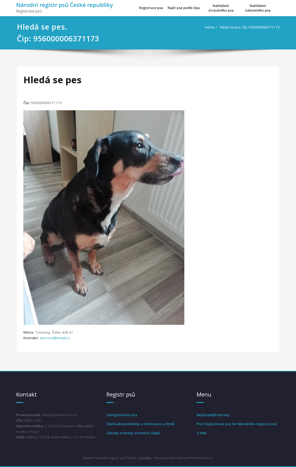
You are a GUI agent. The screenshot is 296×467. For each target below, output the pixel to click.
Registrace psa (151, 8)
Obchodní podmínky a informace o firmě (140, 423)
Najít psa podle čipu (184, 8)
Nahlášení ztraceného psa (221, 7)
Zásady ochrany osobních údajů (133, 432)
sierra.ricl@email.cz (55, 337)
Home (210, 27)
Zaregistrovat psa (121, 414)
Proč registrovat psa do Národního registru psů (237, 423)
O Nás (202, 432)
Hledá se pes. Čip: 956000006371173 (249, 27)
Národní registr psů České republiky (64, 4)
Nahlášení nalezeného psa (258, 7)
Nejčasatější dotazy (213, 414)
